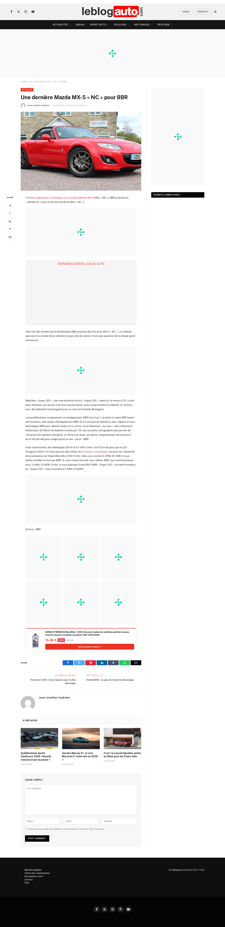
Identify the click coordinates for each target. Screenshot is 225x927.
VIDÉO (185, 12)
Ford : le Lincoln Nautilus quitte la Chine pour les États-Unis (122, 755)
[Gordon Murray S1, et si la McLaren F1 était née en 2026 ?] (81, 738)
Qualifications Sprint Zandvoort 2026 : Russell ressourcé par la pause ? (36, 756)
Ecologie (120, 24)
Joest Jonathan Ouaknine (38, 105)
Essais (80, 24)
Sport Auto (98, 24)
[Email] (10, 237)
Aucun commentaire (78, 105)
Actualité (27, 90)
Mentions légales (32, 870)
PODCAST (203, 12)
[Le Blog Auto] (112, 11)
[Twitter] (10, 213)
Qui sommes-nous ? (34, 876)
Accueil (24, 82)
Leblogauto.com (179, 870)
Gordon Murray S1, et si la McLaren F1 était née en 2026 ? (80, 756)
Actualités (60, 24)
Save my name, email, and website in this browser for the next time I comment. (66, 829)
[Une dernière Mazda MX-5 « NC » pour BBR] (81, 151)
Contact (28, 879)
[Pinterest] (10, 229)
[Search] (215, 11)
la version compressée (94, 451)
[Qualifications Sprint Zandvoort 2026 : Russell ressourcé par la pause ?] (39, 738)
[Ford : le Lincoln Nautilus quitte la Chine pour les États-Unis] (122, 738)
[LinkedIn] (10, 221)
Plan (26, 883)
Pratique (163, 24)
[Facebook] (10, 206)
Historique (141, 24)
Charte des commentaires (37, 873)
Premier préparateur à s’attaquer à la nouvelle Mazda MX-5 (59, 197)
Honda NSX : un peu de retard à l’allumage (110, 680)
